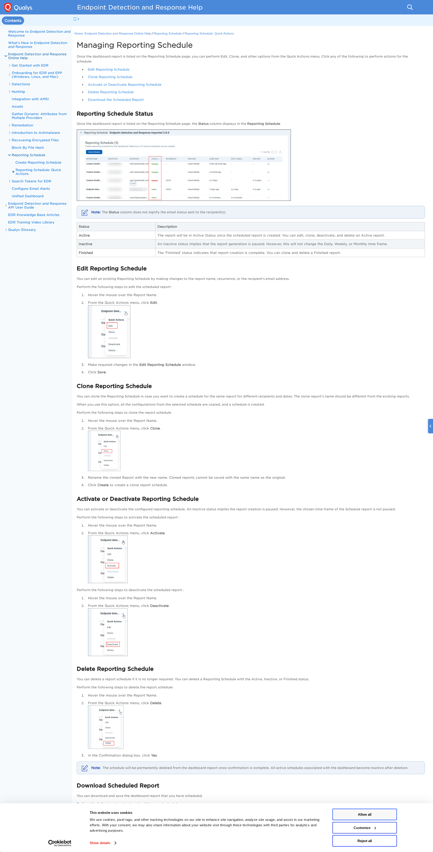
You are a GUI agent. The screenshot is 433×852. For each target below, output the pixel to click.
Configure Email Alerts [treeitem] (31, 188)
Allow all (364, 814)
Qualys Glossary (22, 230)
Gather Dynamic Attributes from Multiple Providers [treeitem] (39, 116)
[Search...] (410, 7)
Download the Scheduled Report (116, 100)
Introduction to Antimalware (36, 133)
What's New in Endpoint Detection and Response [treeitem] (37, 45)
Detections (21, 84)
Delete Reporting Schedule (111, 92)
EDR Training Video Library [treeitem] (31, 222)
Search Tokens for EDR (31, 181)
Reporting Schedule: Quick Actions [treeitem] (38, 172)
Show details (100, 843)
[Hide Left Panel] (76, 19)
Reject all (364, 841)
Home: (79, 33)
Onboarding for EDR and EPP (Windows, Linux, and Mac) (37, 75)
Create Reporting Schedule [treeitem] (38, 162)
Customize (362, 828)
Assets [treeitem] (17, 106)
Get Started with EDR (30, 65)
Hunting (18, 91)
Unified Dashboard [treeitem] (28, 196)
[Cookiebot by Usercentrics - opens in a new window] (60, 843)
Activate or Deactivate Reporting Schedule (124, 84)
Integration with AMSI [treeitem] (30, 99)
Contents (13, 21)
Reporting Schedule (28, 155)
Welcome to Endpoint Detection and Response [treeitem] (39, 33)
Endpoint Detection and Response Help (140, 7)
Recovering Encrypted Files (35, 140)
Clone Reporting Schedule (110, 77)
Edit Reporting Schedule (108, 69)
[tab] (13, 20)
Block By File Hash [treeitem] (28, 147)
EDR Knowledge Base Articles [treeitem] (34, 215)
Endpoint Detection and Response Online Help (37, 56)
